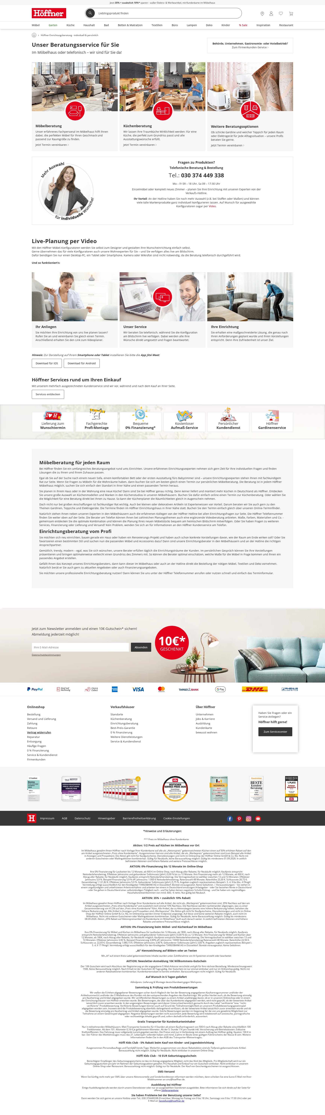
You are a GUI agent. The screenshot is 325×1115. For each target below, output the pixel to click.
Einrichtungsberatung (124, 723)
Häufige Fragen (36, 746)
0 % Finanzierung (38, 750)
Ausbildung (203, 723)
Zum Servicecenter (275, 731)
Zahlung (32, 723)
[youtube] (258, 818)
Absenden (141, 647)
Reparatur (33, 737)
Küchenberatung (121, 719)
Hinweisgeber (106, 818)
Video (212, 206)
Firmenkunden (36, 759)
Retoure (32, 728)
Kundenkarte (204, 728)
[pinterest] (239, 818)
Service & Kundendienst (42, 755)
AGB (64, 818)
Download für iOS (47, 363)
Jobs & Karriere (205, 719)
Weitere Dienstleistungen (127, 737)
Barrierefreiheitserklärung (139, 818)
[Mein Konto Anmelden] (271, 13)
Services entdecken (48, 394)
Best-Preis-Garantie (123, 728)
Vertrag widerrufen (39, 732)
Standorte (117, 714)
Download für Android (82, 363)
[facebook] (230, 818)
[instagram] (248, 818)
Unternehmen (204, 714)
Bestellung (33, 714)
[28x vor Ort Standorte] (262, 13)
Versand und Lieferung (41, 719)
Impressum (47, 818)
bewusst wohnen (206, 732)
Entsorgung (34, 741)
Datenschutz (82, 818)
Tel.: (196, 175)
